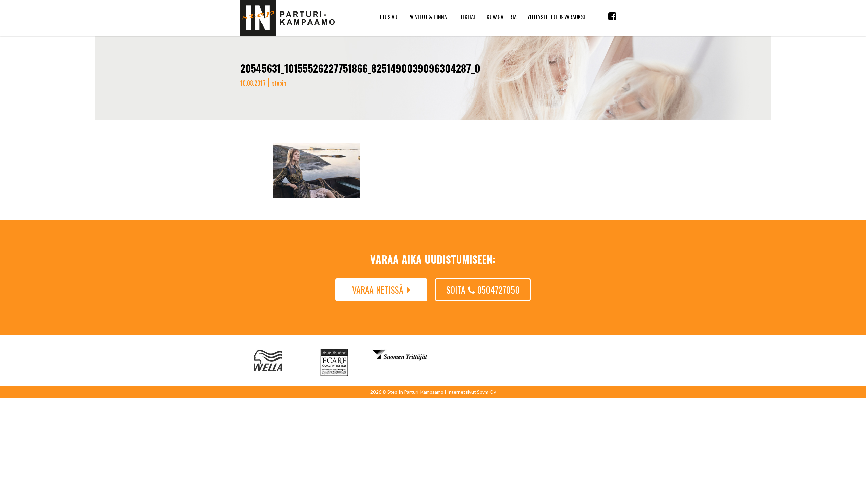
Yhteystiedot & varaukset (557, 17)
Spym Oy (486, 392)
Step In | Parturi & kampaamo (287, 18)
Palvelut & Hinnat (428, 17)
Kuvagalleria (502, 17)
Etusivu (388, 17)
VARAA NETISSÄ (377, 289)
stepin (279, 82)
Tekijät (468, 17)
